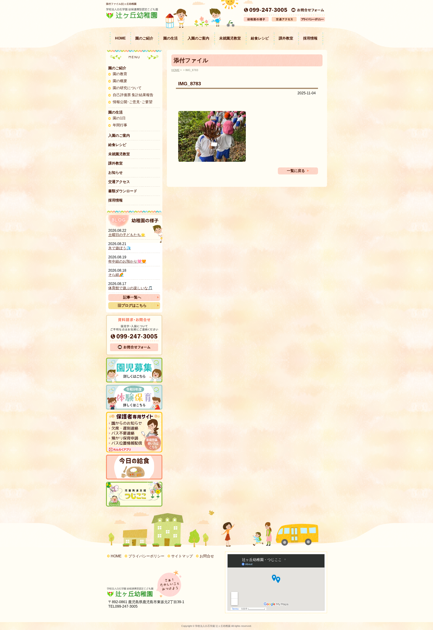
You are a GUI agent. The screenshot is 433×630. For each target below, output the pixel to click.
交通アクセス (119, 182)
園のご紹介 (144, 38)
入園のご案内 (198, 38)
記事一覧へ (132, 297)
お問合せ (207, 556)
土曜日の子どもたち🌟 (126, 235)
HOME (120, 38)
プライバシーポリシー (146, 556)
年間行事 (120, 125)
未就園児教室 (230, 38)
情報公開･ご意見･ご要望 (132, 102)
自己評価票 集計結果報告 (133, 95)
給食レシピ (260, 38)
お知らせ (115, 172)
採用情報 (310, 38)
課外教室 (286, 38)
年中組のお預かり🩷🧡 (127, 261)
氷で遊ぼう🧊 (119, 248)
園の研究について (127, 88)
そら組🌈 (116, 275)
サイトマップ (182, 556)
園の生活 (170, 38)
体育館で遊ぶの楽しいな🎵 (130, 288)
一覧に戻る (296, 171)
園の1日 (119, 118)
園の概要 (120, 81)
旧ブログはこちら (132, 305)
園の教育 (120, 74)
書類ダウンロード (122, 191)
